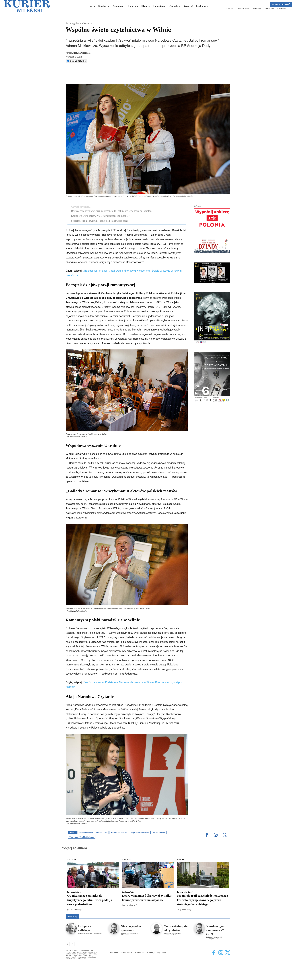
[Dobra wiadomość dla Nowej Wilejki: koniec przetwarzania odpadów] (148, 875)
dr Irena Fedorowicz (119, 832)
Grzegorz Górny (152, 910)
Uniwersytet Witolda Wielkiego (81, 837)
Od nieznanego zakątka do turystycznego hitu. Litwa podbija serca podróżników (89, 900)
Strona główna (73, 23)
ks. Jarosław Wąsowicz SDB (176, 910)
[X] (98, 76)
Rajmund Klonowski (128, 933)
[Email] (112, 76)
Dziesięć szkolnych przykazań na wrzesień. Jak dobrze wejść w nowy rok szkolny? (111, 211)
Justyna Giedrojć (81, 52)
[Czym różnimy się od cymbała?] (156, 928)
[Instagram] (215, 835)
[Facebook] (91, 76)
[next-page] (72, 944)
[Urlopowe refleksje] (71, 928)
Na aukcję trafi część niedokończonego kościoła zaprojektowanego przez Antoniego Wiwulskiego (202, 900)
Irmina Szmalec (159, 832)
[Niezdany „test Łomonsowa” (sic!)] (199, 928)
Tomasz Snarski (223, 912)
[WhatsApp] (105, 76)
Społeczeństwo (74, 892)
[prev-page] (68, 944)
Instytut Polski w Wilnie (139, 832)
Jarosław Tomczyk (85, 933)
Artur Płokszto (134, 910)
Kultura (87, 23)
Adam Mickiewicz (86, 832)
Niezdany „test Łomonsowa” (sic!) (216, 930)
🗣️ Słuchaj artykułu (76, 61)
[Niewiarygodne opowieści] (113, 928)
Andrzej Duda (101, 832)
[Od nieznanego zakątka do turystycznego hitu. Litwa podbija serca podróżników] (93, 875)
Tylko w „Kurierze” (185, 892)
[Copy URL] (119, 76)
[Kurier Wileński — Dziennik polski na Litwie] (27, 6)
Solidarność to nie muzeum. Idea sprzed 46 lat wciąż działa (99, 220)
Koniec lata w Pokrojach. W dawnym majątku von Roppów (100, 216)
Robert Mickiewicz (203, 912)
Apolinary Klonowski (172, 933)
